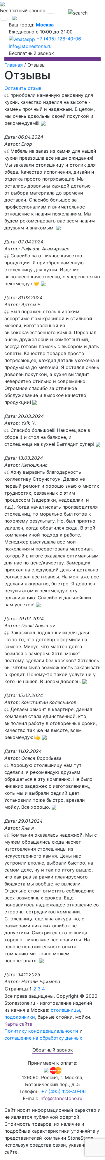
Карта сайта (18, 1024)
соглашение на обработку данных (43, 1038)
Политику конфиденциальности (41, 1031)
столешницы (65, 1010)
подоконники (19, 1017)
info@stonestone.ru (30, 46)
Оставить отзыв (22, 88)
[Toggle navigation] (50, 12)
